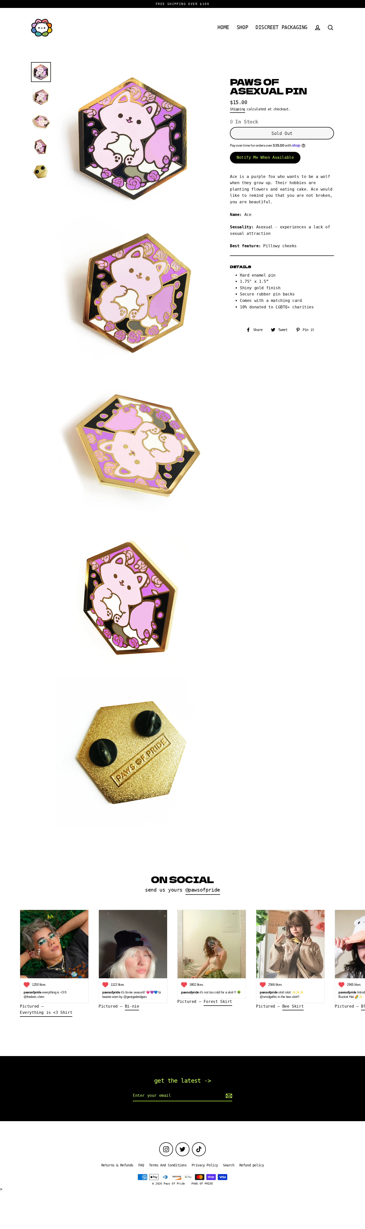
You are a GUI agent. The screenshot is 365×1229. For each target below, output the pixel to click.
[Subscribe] (228, 1095)
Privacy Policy (205, 1165)
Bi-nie (132, 1006)
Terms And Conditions (168, 1165)
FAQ (141, 1165)
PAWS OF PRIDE (202, 1183)
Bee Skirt (293, 1006)
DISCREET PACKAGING (281, 27)
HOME (223, 27)
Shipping (237, 109)
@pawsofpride (202, 890)
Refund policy (251, 1165)
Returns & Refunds (117, 1165)
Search (228, 1165)
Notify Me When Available (265, 157)
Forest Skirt (218, 1001)
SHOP (242, 27)
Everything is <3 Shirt (46, 1012)
